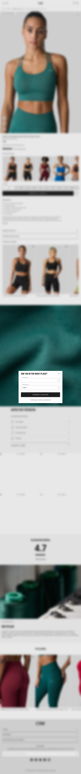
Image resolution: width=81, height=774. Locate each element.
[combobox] (40, 380)
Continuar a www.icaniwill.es (40, 400)
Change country (40, 395)
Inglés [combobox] (24, 387)
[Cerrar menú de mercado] (59, 373)
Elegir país (25, 377)
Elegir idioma (25, 384)
